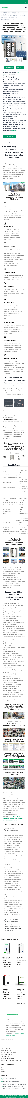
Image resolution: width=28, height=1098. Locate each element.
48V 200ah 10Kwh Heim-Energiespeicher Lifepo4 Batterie (21, 960)
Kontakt (13, 130)
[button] (26, 2)
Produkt (9, 12)
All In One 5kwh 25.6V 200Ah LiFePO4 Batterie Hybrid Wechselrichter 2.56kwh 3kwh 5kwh (7, 962)
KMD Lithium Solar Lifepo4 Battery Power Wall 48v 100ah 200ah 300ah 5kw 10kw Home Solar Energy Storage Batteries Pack (21, 996)
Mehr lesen (20, 969)
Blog (2, 1069)
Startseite (3, 12)
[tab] (14, 142)
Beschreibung (6, 142)
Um (2, 1067)
